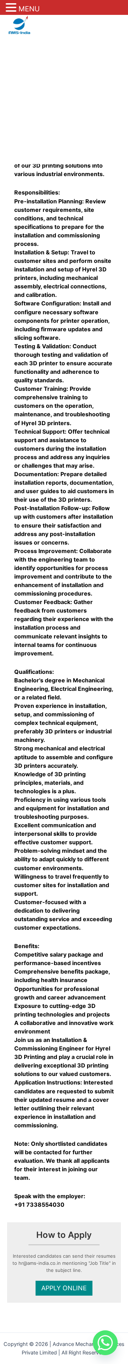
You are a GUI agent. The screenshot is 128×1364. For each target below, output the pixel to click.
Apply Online (64, 1288)
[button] (12, 7)
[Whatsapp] (105, 1342)
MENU (29, 9)
